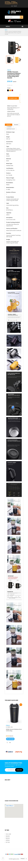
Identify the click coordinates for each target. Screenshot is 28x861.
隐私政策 (8, 838)
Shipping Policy (11, 129)
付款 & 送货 (8, 834)
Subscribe (19, 770)
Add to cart (14, 98)
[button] (23, 858)
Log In (12, 5)
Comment (9, 126)
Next (19, 45)
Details (8, 124)
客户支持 (8, 842)
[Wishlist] (7, 742)
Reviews (16, 124)
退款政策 (8, 836)
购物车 (11, 21)
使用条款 (8, 840)
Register (15, 5)
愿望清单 (19, 21)
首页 (6, 30)
